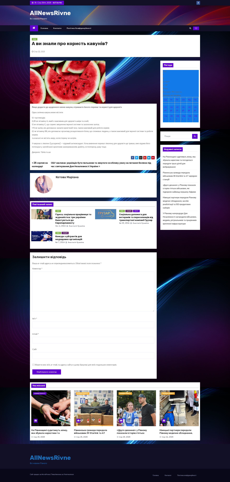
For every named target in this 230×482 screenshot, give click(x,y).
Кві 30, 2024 (124, 223)
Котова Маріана (67, 177)
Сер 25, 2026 (39, 437)
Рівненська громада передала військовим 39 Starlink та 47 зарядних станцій (180, 176)
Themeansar (69, 474)
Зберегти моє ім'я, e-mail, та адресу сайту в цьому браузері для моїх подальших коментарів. (75, 364)
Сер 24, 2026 (167, 437)
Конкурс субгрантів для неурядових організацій (68, 238)
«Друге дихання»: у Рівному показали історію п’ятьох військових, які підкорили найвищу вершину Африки (179, 188)
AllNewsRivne (50, 13)
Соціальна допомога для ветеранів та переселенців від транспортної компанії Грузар (136, 217)
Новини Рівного (82, 393)
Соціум (129, 211)
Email (35, 334)
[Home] (34, 28)
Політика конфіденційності (79, 28)
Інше (34, 39)
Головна (44, 28)
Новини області (39, 393)
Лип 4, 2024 (60, 226)
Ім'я (34, 318)
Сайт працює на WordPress (40, 474)
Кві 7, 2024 (60, 242)
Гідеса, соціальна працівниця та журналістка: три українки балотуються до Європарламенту (73, 218)
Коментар (37, 268)
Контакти (57, 28)
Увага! (136, 211)
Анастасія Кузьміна (76, 226)
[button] (190, 28)
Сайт (34, 349)
